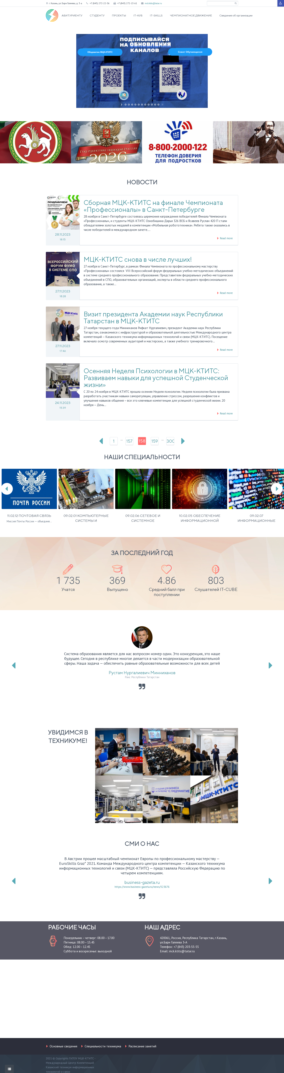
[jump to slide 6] (142, 104)
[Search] (235, 3)
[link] (280, 3)
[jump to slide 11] (158, 104)
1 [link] (114, 441)
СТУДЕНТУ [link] (97, 15)
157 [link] (129, 441)
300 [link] (170, 441)
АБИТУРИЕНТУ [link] (72, 15)
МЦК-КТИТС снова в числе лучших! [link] (138, 259)
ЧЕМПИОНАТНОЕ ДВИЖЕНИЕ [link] (191, 15)
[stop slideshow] (162, 104)
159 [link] (155, 441)
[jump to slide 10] (155, 104)
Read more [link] (226, 238)
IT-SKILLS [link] (156, 15)
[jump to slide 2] (128, 104)
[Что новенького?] (9, 1069)
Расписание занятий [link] (142, 1046)
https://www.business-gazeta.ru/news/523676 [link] (142, 887)
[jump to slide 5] (138, 104)
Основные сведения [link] (63, 1046)
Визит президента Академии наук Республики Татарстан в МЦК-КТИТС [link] (153, 317)
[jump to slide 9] (152, 104)
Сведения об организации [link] (235, 15)
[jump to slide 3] (132, 104)
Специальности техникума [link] (103, 1046)
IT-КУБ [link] (137, 15)
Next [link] (183, 441)
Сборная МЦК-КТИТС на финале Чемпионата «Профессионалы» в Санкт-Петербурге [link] (153, 206)
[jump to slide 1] (125, 104)
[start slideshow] (122, 104)
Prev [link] (101, 441)
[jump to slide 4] (135, 104)
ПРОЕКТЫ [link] (119, 15)
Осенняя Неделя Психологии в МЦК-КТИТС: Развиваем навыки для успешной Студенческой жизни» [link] (156, 377)
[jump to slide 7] (145, 104)
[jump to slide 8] (148, 104)
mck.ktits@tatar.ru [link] (153, 3)
